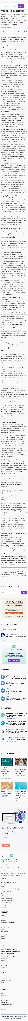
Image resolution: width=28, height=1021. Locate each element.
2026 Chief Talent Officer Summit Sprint (16, 636)
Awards (2, 915)
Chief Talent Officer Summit (7, 953)
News (2, 893)
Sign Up (21, 6)
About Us (3, 993)
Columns (3, 884)
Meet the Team (4, 1002)
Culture (2, 886)
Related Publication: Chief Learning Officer (11, 1007)
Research (3, 936)
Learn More (19, 875)
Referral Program (5, 934)
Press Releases (4, 931)
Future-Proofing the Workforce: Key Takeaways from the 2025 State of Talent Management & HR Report (7, 771)
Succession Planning (6, 902)
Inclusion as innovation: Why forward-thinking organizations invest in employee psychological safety (20, 795)
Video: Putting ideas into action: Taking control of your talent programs (15, 691)
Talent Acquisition (5, 905)
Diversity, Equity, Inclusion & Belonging (10, 889)
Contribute (3, 920)
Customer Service (5, 1000)
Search (24, 592)
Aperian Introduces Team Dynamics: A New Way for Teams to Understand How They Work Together (16, 731)
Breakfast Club (4, 958)
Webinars (3, 960)
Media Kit (3, 929)
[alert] (14, 630)
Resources (3, 938)
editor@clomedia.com (8, 564)
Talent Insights (4, 907)
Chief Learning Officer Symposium (9, 956)
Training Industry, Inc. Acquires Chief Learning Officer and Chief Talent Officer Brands (16, 715)
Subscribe (3, 941)
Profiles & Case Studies (6, 898)
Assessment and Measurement (8, 882)
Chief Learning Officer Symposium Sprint (10, 951)
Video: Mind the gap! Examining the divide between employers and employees (16, 699)
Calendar (3, 963)
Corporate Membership (6, 980)
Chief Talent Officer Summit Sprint (9, 949)
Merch (2, 982)
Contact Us (3, 998)
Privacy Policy (4, 1009)
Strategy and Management (7, 900)
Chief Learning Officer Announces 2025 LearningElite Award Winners (15, 738)
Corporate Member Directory (7, 922)
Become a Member (5, 918)
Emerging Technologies (6, 891)
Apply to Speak (4, 965)
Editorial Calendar (5, 927)
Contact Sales (4, 995)
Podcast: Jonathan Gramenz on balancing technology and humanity (16, 677)
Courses (3, 925)
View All (3, 640)
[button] (26, 6)
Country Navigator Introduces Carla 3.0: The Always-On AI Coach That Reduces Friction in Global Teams (16, 723)
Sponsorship (4, 967)
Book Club (3, 978)
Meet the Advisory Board (6, 1004)
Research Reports (5, 985)
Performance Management (7, 896)
